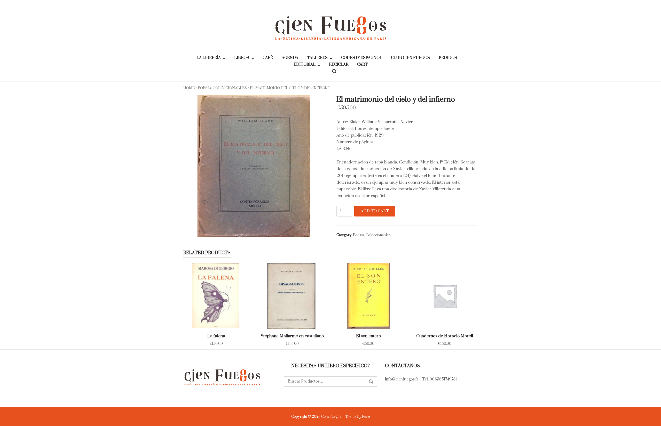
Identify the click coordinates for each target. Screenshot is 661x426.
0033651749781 (443, 379)
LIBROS (241, 57)
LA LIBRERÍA (208, 57)
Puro (366, 416)
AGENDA (290, 57)
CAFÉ (268, 57)
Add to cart (375, 211)
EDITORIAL (305, 64)
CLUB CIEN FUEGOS (410, 57)
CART (362, 64)
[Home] (330, 27)
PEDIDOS (448, 57)
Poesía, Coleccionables (222, 88)
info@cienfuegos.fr (401, 379)
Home (189, 88)
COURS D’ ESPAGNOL (361, 57)
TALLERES (317, 57)
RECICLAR (338, 64)
